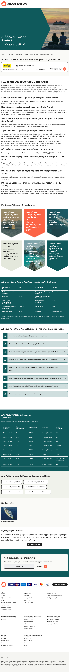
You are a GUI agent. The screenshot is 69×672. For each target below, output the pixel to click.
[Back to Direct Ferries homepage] (14, 3)
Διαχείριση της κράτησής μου (55, 595)
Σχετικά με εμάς (28, 628)
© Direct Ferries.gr (5, 657)
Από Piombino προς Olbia (14, 492)
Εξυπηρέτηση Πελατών (7, 598)
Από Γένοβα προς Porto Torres (37, 482)
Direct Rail (27, 643)
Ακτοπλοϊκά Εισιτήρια (6, 609)
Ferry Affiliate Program (53, 619)
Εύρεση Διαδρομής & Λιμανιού (9, 602)
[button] (35, 336)
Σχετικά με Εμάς (28, 619)
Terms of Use (4, 643)
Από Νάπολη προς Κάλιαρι (36, 487)
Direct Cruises (28, 640)
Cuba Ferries (27, 638)
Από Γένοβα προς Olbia (13, 482)
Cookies (3, 638)
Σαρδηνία (19, 54)
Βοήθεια (3, 619)
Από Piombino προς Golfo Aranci (39, 492)
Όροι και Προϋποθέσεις (7, 645)
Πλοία (25, 645)
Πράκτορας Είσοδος (52, 624)
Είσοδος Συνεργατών (52, 621)
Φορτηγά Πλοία (28, 598)
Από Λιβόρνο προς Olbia (13, 487)
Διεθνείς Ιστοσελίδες (29, 626)
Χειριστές (3, 600)
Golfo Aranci (29, 54)
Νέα (25, 624)
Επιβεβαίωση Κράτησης (53, 598)
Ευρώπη (10, 54)
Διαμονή (26, 595)
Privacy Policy (5, 640)
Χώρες (3, 595)
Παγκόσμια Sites (28, 621)
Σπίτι (2, 54)
